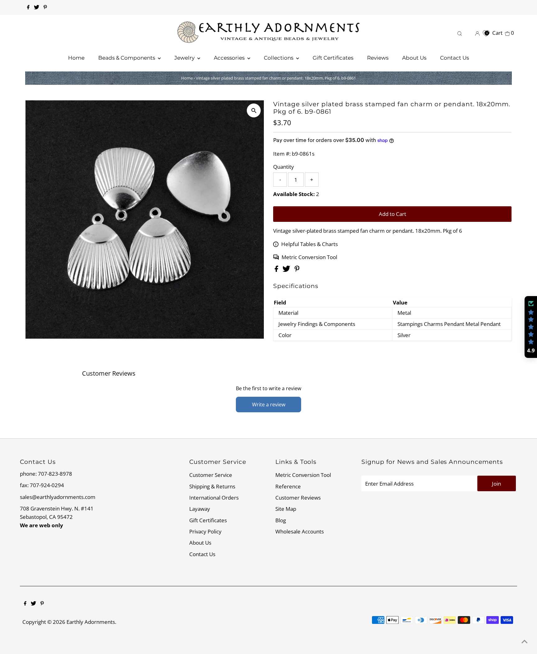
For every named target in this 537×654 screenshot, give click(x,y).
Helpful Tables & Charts (309, 244)
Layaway (199, 508)
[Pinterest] (45, 7)
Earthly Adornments (91, 621)
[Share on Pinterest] (297, 269)
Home (187, 78)
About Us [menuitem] (414, 58)
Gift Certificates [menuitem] (333, 58)
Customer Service (210, 474)
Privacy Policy (205, 531)
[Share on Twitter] (286, 269)
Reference (288, 486)
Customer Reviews (298, 497)
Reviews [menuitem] (377, 58)
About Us (200, 542)
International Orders (214, 497)
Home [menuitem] (76, 58)
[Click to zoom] (254, 110)
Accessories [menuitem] (230, 58)
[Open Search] (460, 33)
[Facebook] (28, 7)
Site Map (285, 508)
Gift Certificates (208, 520)
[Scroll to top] (524, 641)
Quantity (283, 166)
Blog (280, 520)
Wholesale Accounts (299, 531)
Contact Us (202, 554)
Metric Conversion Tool (309, 257)
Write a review (268, 404)
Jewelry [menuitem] (185, 58)
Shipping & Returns (212, 486)
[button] (531, 327)
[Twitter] (36, 7)
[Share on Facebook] (277, 269)
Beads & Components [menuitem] (127, 58)
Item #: (282, 153)
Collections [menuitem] (279, 58)
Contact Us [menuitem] (454, 58)
